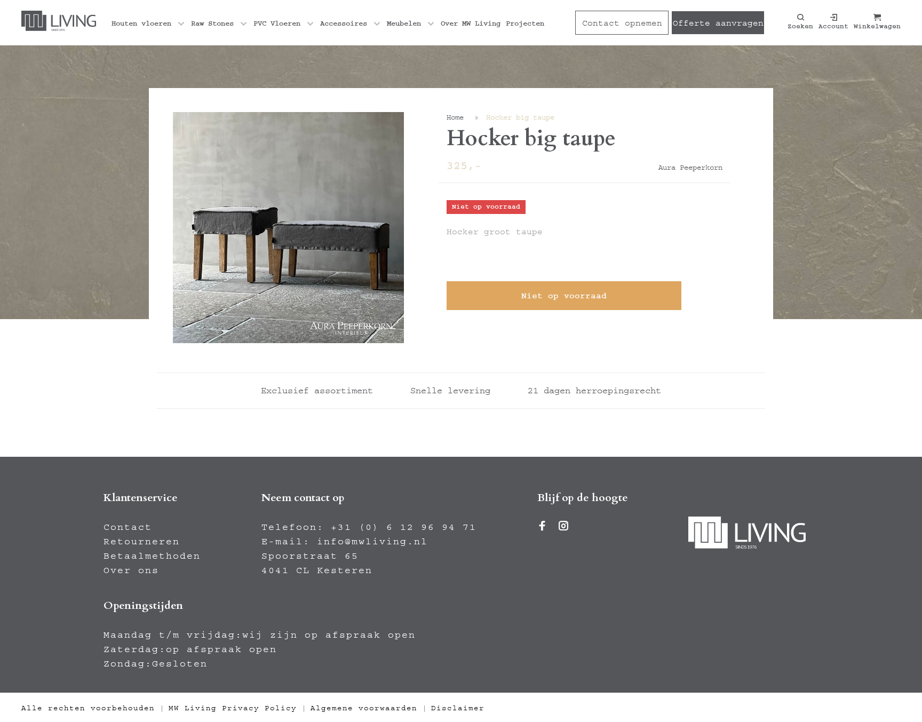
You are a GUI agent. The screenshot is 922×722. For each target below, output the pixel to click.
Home (455, 117)
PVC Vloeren (276, 23)
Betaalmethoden (152, 556)
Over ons (131, 570)
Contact (128, 527)
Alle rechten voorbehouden (88, 708)
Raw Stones (212, 23)
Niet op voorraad (564, 295)
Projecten (525, 23)
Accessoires (343, 23)
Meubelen (404, 23)
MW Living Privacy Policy (233, 708)
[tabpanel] (288, 227)
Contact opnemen (622, 23)
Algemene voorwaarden (364, 708)
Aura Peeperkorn (690, 167)
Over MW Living (470, 23)
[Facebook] (542, 527)
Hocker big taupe (520, 117)
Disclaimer (457, 708)
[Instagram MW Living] (564, 527)
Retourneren (142, 541)
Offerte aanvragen (718, 23)
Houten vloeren (141, 23)
